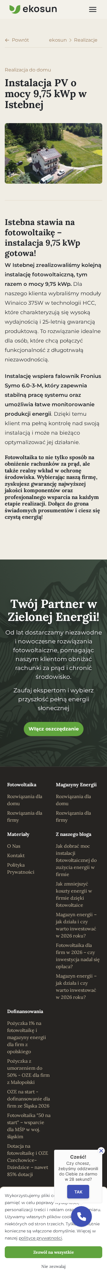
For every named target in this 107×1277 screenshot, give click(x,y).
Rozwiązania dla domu (24, 799)
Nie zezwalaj (53, 1266)
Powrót (20, 40)
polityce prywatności (40, 1238)
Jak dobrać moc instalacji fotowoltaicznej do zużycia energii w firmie (76, 860)
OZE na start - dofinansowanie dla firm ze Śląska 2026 (28, 1099)
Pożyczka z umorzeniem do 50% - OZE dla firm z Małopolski (28, 1071)
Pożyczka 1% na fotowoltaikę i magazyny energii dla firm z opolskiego (26, 1037)
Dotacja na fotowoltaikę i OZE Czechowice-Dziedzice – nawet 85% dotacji (27, 1160)
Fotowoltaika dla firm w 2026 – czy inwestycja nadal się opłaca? (78, 955)
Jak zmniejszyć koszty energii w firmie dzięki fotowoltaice (74, 894)
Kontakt (16, 855)
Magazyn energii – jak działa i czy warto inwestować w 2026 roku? (76, 925)
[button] (81, 1216)
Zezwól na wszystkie (53, 1252)
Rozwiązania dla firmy (24, 816)
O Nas (13, 846)
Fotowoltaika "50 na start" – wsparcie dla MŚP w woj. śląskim (29, 1125)
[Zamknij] (101, 1150)
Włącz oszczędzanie (54, 729)
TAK (78, 1191)
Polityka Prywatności (20, 868)
